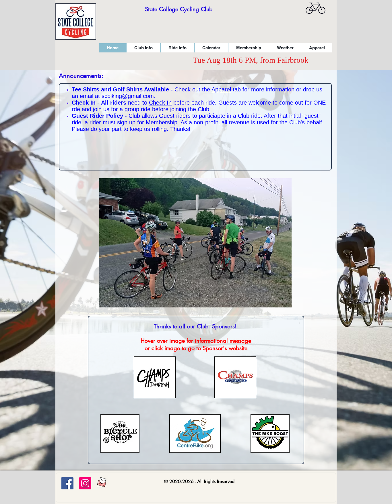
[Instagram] (85, 483)
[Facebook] (67, 483)
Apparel (221, 89)
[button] (143, 47)
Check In (160, 102)
